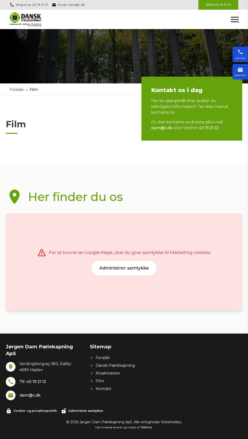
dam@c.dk (76, 5)
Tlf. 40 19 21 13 (32, 381)
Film (100, 381)
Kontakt (103, 388)
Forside (17, 89)
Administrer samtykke (124, 268)
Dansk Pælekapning (115, 365)
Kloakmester (108, 373)
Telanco (146, 427)
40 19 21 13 (40, 5)
